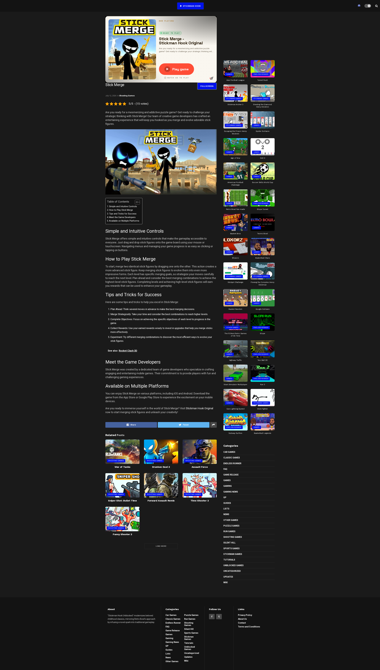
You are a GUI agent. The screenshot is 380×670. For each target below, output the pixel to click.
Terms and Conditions (249, 626)
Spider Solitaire (262, 131)
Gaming (227, 486)
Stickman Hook (191, 6)
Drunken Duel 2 (161, 467)
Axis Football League (235, 80)
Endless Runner (261, 74)
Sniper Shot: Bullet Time (122, 500)
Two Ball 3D (263, 360)
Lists (226, 509)
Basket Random (235, 309)
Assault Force (200, 467)
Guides (227, 503)
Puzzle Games (231, 526)
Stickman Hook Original (199, 408)
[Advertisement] (249, 34)
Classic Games (231, 457)
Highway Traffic (235, 360)
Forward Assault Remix (161, 500)
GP (224, 497)
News (226, 514)
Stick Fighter (262, 409)
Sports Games (231, 548)
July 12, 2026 (110, 96)
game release (231, 475)
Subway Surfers (235, 433)
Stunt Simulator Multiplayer (235, 384)
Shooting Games (127, 96)
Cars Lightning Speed (235, 409)
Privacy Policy (245, 615)
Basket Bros (235, 234)
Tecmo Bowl (262, 234)
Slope (262, 333)
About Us (242, 619)
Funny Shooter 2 (122, 534)
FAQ (225, 469)
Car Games (229, 452)
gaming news (230, 492)
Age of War (235, 158)
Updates (228, 577)
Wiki (225, 582)
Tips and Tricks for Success (122, 214)
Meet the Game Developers (122, 217)
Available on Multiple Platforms (124, 221)
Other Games (232, 327)
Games (229, 74)
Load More (161, 546)
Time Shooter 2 (200, 500)
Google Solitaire (263, 309)
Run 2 (262, 384)
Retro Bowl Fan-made (235, 209)
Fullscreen (207, 86)
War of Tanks (122, 467)
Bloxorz (235, 258)
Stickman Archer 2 (235, 104)
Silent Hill (229, 542)
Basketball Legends (262, 433)
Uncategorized (232, 571)
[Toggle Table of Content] (136, 202)
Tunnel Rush (262, 80)
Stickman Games (233, 98)
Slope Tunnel (262, 209)
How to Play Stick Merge (121, 210)
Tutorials (229, 560)
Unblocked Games (233, 565)
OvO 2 (262, 158)
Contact (242, 623)
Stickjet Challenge (235, 282)
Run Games (229, 531)
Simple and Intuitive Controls (123, 206)
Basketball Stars (262, 258)
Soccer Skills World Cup (262, 182)
